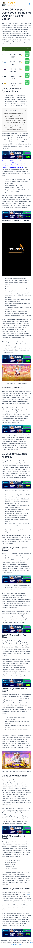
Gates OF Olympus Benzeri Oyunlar (15, 127)
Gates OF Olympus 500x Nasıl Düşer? (16, 124)
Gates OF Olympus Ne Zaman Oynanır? (16, 120)
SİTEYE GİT (27, 54)
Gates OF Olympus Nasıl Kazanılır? (13, 118)
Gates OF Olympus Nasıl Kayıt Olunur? (16, 122)
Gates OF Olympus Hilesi (11, 126)
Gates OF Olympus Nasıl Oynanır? (14, 115)
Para (28, 894)
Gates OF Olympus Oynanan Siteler (13, 113)
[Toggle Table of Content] (24, 110)
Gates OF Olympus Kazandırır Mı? (15, 129)
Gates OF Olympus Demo (12, 116)
